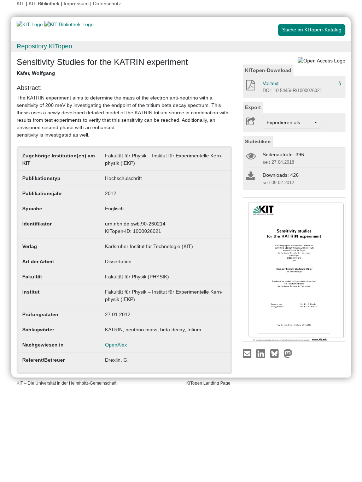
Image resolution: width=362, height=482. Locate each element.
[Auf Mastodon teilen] (288, 353)
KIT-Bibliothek (45, 3)
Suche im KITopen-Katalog (311, 29)
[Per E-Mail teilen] (248, 353)
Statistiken (258, 141)
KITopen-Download (268, 70)
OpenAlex (116, 345)
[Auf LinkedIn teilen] (261, 353)
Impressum (76, 3)
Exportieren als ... (290, 122)
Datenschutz (107, 3)
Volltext (271, 83)
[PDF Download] (250, 87)
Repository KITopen (44, 46)
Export (253, 107)
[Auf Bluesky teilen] (276, 353)
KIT (20, 3)
